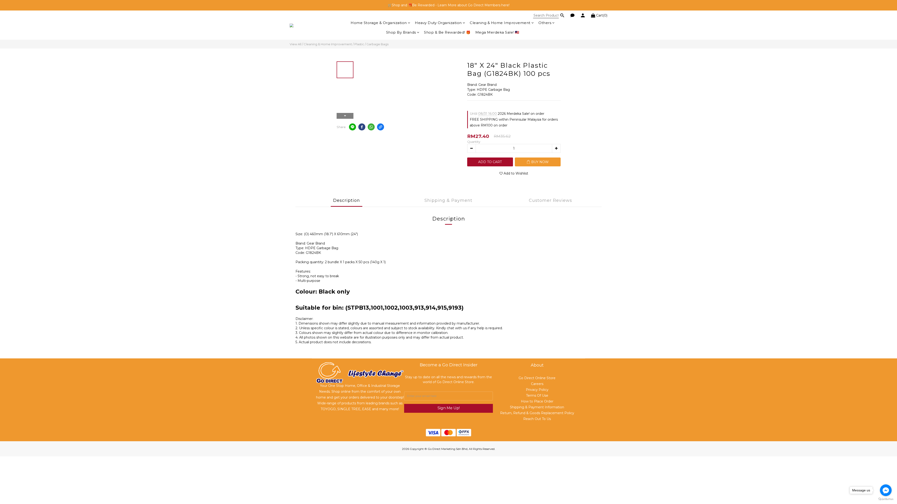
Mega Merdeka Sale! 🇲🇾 (497, 32)
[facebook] (361, 126)
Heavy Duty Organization (438, 23)
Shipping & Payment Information (537, 407)
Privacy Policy (537, 390)
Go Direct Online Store (537, 378)
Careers (537, 384)
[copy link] (380, 126)
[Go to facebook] (886, 490)
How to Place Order (537, 401)
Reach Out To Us (537, 419)
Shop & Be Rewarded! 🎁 (447, 32)
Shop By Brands (401, 32)
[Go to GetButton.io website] (885, 499)
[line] (352, 126)
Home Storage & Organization (379, 23)
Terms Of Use (537, 395)
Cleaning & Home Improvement (500, 23)
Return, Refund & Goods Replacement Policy (537, 413)
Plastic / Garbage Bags (371, 44)
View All (295, 44)
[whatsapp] (371, 126)
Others (544, 23)
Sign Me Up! (449, 408)
